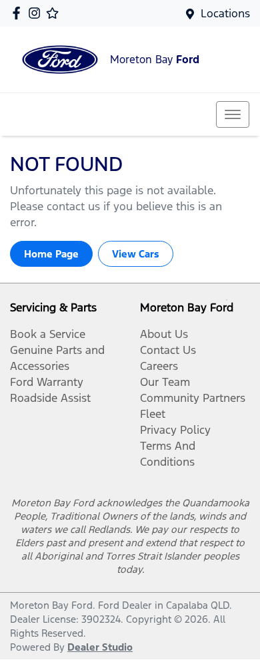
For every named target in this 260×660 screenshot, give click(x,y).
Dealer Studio (100, 647)
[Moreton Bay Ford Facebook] (19, 13)
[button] (232, 114)
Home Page (51, 254)
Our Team (165, 382)
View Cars (135, 254)
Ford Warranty (46, 382)
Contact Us (168, 350)
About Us (164, 334)
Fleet (152, 414)
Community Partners (192, 398)
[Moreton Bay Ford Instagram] (37, 13)
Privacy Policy (175, 429)
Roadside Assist (50, 398)
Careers (159, 366)
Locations (225, 13)
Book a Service (47, 334)
